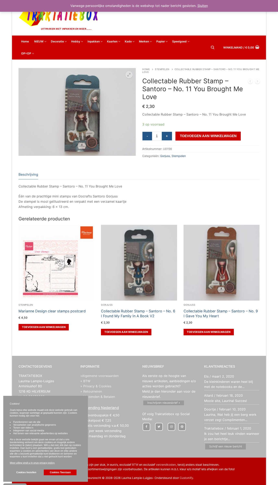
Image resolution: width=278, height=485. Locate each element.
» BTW (85, 381)
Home (146, 69)
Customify (186, 478)
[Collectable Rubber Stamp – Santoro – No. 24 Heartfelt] (257, 82)
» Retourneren (91, 391)
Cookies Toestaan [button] (60, 472)
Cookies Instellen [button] (26, 472)
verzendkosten (166, 464)
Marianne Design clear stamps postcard (52, 311)
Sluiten (202, 6)
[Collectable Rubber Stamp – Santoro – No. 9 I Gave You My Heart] (250, 82)
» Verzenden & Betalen (97, 397)
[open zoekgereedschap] (213, 47)
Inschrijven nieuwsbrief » (163, 402)
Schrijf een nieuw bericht (225, 446)
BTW (135, 464)
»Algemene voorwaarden (99, 376)
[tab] (28, 174)
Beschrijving (28, 174)
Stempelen (162, 69)
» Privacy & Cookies (95, 386)
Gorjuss (165, 156)
